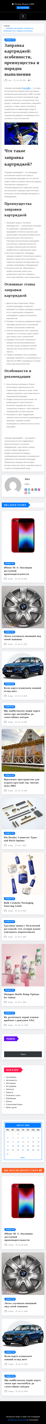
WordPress (12, 1420)
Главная (6, 25)
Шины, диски (11, 1107)
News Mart (22, 1420)
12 (18, 1141)
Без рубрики (11, 1086)
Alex (10, 80)
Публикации (11, 1098)
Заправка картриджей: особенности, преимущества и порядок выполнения (18, 29)
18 (13, 1146)
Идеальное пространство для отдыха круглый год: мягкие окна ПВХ (21, 782)
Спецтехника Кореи (14, 1104)
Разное (9, 1101)
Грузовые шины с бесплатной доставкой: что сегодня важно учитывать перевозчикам (22, 928)
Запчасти (10, 1089)
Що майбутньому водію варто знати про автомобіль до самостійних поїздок (22, 714)
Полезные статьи (13, 1095)
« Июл (22, 1157)
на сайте (27, 88)
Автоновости (11, 1080)
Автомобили (11, 1077)
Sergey (10, 579)
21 (28, 1146)
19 (18, 1146)
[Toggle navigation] (23, 16)
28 (28, 1150)
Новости (9, 1092)
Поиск (10, 1038)
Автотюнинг (11, 1083)
